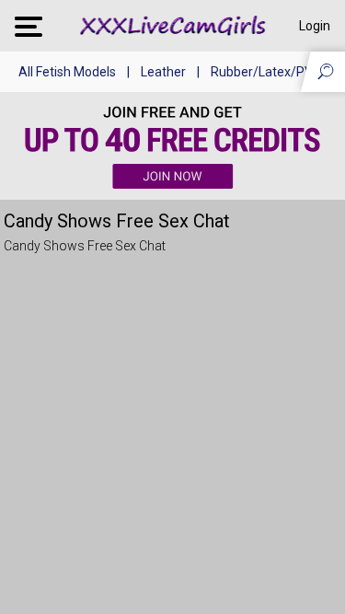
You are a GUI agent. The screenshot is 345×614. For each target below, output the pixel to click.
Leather (163, 71)
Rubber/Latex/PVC (266, 71)
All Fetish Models (67, 71)
